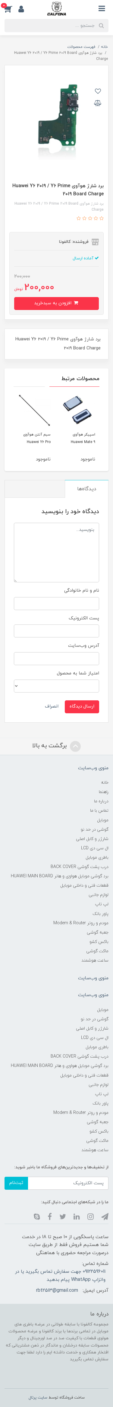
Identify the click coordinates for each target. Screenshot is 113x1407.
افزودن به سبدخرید (53, 303)
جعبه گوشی (97, 932)
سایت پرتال (38, 1397)
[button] (11, 8)
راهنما (103, 792)
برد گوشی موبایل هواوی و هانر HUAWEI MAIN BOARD (59, 876)
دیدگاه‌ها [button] (86, 489)
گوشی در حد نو (94, 829)
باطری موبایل (97, 857)
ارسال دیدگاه (82, 706)
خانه (104, 783)
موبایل (102, 820)
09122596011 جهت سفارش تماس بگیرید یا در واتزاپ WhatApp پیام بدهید (60, 1275)
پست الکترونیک (84, 618)
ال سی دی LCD (94, 848)
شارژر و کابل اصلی (92, 839)
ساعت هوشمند (94, 960)
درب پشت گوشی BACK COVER (79, 867)
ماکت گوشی (97, 951)
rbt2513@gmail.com (57, 1290)
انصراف (51, 706)
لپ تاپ (101, 904)
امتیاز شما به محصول (78, 673)
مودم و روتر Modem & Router (80, 923)
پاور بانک (100, 914)
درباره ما (101, 801)
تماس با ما (99, 811)
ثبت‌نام (16, 1183)
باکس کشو (98, 942)
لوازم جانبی (98, 895)
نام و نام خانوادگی (81, 590)
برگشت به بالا (50, 746)
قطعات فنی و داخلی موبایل (84, 885)
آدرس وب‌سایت (83, 646)
